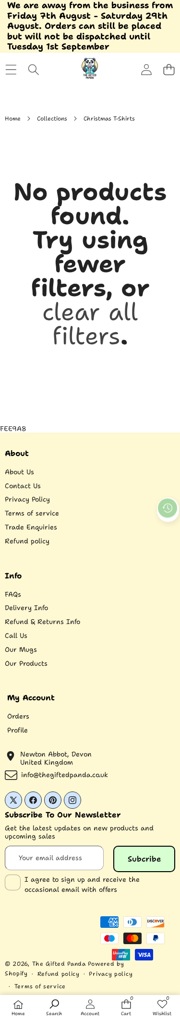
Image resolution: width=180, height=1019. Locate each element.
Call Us (16, 635)
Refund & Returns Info (42, 621)
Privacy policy (110, 974)
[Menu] (11, 70)
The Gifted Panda (59, 964)
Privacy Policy (27, 499)
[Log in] (146, 70)
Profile (17, 730)
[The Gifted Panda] (90, 69)
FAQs (13, 594)
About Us (19, 472)
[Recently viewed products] (167, 507)
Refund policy (27, 541)
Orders (18, 716)
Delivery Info (26, 607)
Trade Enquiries (31, 527)
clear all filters (90, 324)
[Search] (33, 70)
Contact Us (23, 485)
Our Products (26, 663)
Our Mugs (21, 649)
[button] (169, 70)
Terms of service (32, 513)
